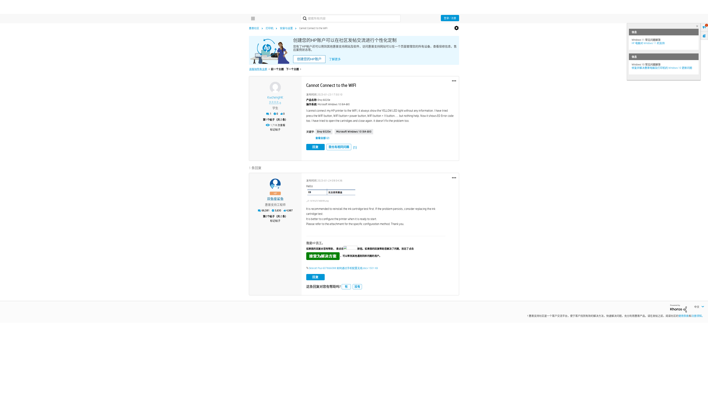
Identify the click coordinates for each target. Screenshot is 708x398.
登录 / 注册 (450, 18)
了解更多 (335, 59)
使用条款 (683, 315)
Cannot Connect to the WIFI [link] (313, 28)
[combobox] (350, 18)
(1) (355, 147)
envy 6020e (324, 131)
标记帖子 (275, 129)
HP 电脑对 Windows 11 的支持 (648, 43)
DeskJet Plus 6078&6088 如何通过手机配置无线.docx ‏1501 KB (343, 268)
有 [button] (346, 287)
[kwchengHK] (275, 87)
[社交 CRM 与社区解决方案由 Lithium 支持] (678, 308)
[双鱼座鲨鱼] (275, 184)
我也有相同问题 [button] (339, 147)
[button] (454, 81)
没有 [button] (357, 287)
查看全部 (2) (322, 138)
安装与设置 (286, 28)
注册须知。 (697, 315)
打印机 (269, 28)
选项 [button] (456, 28)
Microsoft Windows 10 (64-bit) (354, 131)
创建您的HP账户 (309, 59)
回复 (315, 147)
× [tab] (697, 26)
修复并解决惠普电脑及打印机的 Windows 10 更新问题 (662, 67)
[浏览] (252, 18)
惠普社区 (254, 28)
